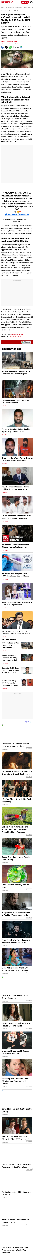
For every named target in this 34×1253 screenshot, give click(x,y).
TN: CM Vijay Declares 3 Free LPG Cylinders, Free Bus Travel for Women (16, 632)
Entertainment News (7, 44)
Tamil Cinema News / (25, 7)
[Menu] (31, 2)
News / (3, 7)
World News (5, 434)
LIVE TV (25, 2)
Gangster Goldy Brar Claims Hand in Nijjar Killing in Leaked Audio (16, 430)
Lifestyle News (6, 608)
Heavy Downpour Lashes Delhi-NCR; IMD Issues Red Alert (16, 401)
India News (5, 377)
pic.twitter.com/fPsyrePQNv (17, 214)
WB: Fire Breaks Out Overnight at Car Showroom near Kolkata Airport (16, 372)
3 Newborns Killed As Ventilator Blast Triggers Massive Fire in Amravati (16, 545)
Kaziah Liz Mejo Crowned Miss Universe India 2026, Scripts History (17, 603)
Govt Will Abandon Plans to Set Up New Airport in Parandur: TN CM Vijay (17, 517)
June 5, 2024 (17, 222)
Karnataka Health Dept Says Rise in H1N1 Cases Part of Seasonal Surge (15, 574)
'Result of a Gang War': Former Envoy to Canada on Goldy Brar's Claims (17, 459)
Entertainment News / (12, 7)
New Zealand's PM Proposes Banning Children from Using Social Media (16, 488)
